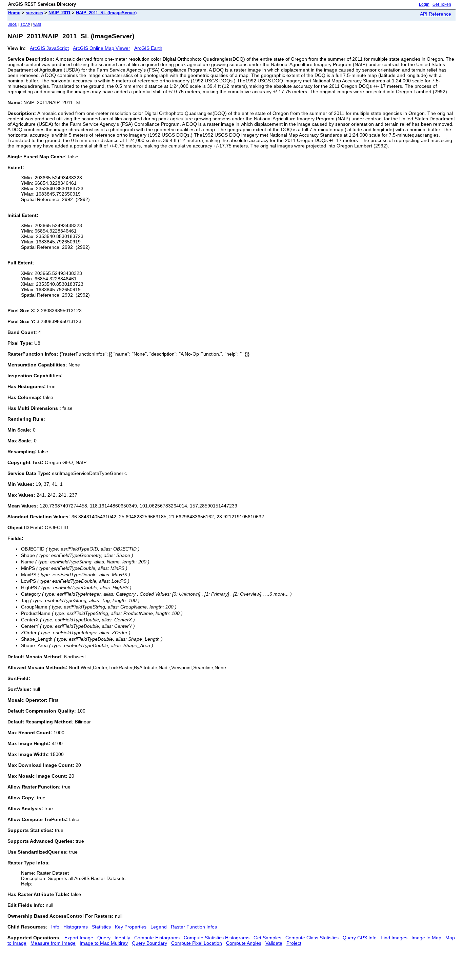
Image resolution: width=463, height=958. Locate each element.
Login (424, 4)
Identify (122, 937)
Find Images (394, 937)
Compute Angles (243, 943)
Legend (158, 927)
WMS (37, 24)
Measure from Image (53, 943)
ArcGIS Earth (148, 48)
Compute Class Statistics (312, 937)
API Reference (435, 14)
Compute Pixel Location (196, 943)
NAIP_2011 (59, 12)
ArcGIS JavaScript (49, 48)
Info (55, 927)
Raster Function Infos (194, 927)
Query (103, 937)
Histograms (75, 927)
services (34, 12)
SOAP (25, 24)
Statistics (101, 927)
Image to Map (426, 937)
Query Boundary (149, 943)
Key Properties (130, 927)
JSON (12, 24)
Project (293, 943)
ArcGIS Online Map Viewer (101, 48)
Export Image (78, 937)
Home (14, 12)
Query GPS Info (360, 937)
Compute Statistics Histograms (216, 937)
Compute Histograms (157, 937)
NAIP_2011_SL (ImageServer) (106, 12)
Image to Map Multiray (104, 943)
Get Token (441, 4)
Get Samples (267, 937)
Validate (273, 943)
